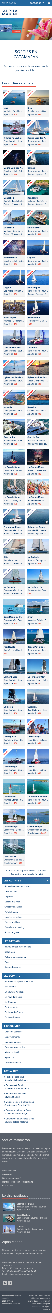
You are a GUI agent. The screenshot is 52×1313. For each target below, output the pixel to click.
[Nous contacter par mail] (49, 3)
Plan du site (7, 1185)
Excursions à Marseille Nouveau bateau (15, 1095)
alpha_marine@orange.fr (20, 1273)
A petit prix (9, 1057)
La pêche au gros (12, 1041)
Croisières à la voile (13, 906)
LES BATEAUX (12, 941)
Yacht (7, 962)
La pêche (8, 896)
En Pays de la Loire (13, 996)
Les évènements (12, 1036)
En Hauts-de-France (13, 1012)
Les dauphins (10, 891)
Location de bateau (13, 916)
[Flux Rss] (5, 1283)
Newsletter (7, 1174)
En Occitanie (10, 986)
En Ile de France (12, 1017)
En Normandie (11, 1007)
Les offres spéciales (13, 1031)
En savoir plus (17, 31)
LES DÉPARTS (12, 975)
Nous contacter (9, 1170)
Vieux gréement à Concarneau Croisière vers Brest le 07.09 (19, 1103)
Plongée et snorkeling (14, 927)
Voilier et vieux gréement (15, 956)
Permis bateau (11, 911)
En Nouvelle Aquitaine (14, 991)
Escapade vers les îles (14, 1047)
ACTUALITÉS (11, 1071)
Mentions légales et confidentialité (17, 1181)
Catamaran (9, 951)
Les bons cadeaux (12, 1062)
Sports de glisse (11, 932)
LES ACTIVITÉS (12, 880)
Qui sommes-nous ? (11, 1178)
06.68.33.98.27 (37, 3)
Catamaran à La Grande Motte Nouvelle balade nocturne (19, 1120)
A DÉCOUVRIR (12, 1026)
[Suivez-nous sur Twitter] (10, 1283)
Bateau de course (12, 967)
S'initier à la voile (12, 901)
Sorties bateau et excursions (17, 886)
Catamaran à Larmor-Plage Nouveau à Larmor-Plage (17, 1112)
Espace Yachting (12, 922)
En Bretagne (10, 1001)
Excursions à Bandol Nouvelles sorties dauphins (16, 1087)
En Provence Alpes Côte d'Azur (18, 981)
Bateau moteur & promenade (17, 946)
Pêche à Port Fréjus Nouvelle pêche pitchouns (16, 1078)
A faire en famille (12, 1052)
